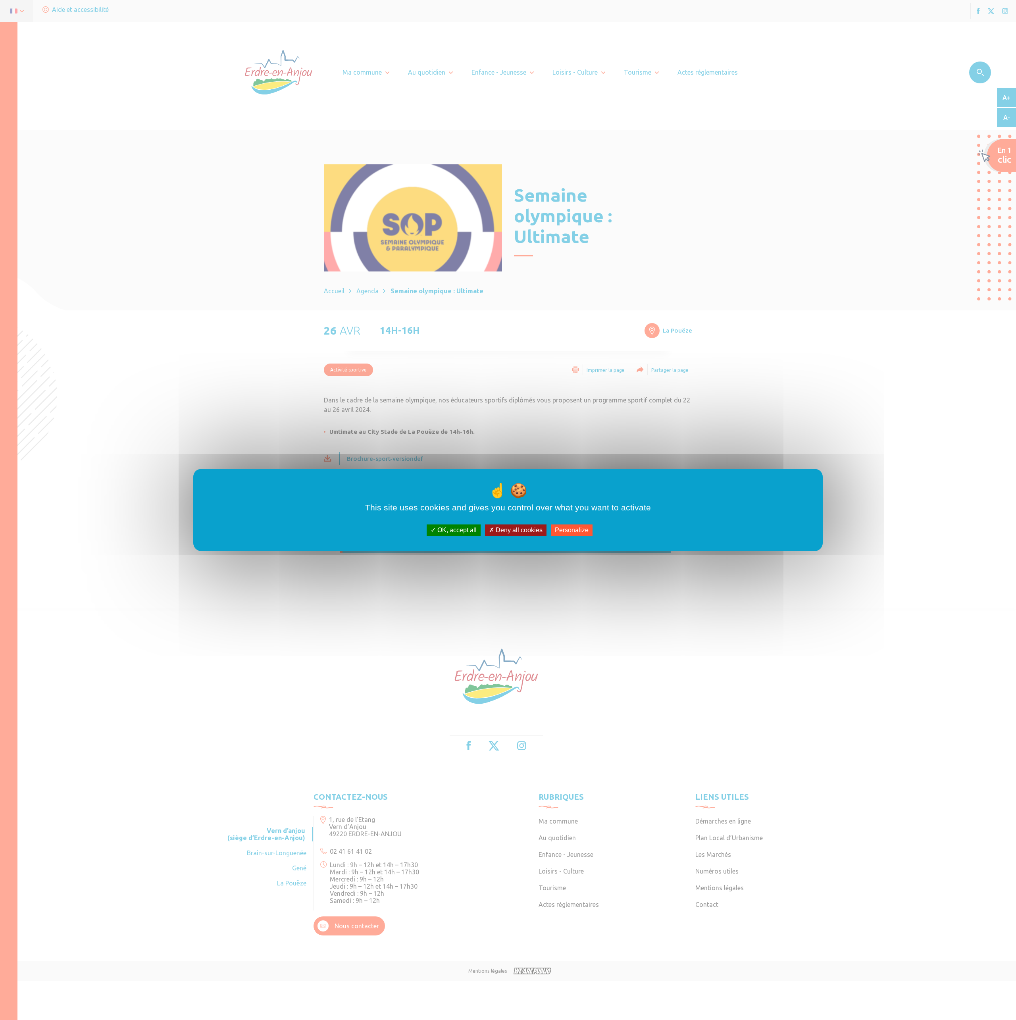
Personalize (572, 530)
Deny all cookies (518, 530)
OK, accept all (456, 530)
